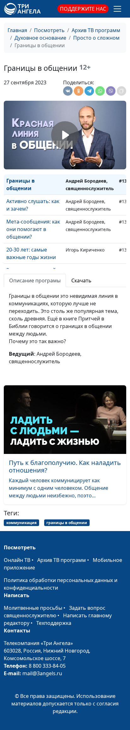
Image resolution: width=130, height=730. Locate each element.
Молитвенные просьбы (33, 607)
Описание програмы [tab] (35, 280)
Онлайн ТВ (17, 560)
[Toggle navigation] (117, 9)
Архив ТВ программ (96, 30)
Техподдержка (53, 623)
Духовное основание (40, 37)
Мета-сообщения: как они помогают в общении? (33, 229)
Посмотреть (49, 30)
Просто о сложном (96, 37)
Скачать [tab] (81, 280)
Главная (17, 30)
